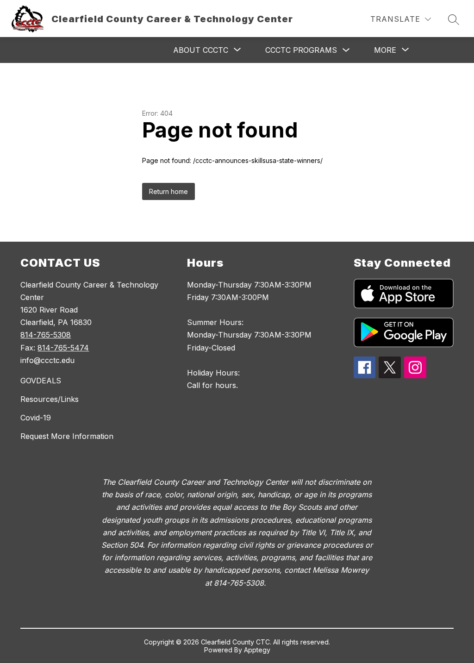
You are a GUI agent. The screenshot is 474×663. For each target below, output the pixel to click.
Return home (168, 191)
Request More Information (66, 436)
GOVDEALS (40, 380)
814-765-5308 (45, 334)
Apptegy (257, 650)
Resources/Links (49, 399)
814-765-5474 (63, 347)
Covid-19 (35, 417)
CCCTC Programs (301, 50)
